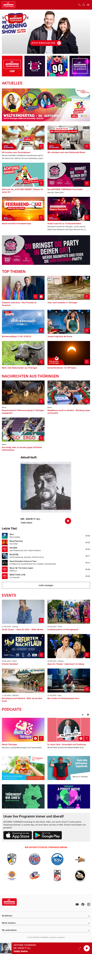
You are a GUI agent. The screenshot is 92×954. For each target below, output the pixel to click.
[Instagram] (88, 904)
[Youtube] (77, 904)
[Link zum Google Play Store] (47, 835)
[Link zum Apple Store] (17, 835)
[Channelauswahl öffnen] (83, 5)
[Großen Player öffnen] (79, 948)
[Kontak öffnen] (79, 5)
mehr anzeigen (46, 585)
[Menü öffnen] (88, 5)
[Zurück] (82, 715)
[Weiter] (88, 715)
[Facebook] (82, 904)
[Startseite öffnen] (8, 4)
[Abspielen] (86, 948)
